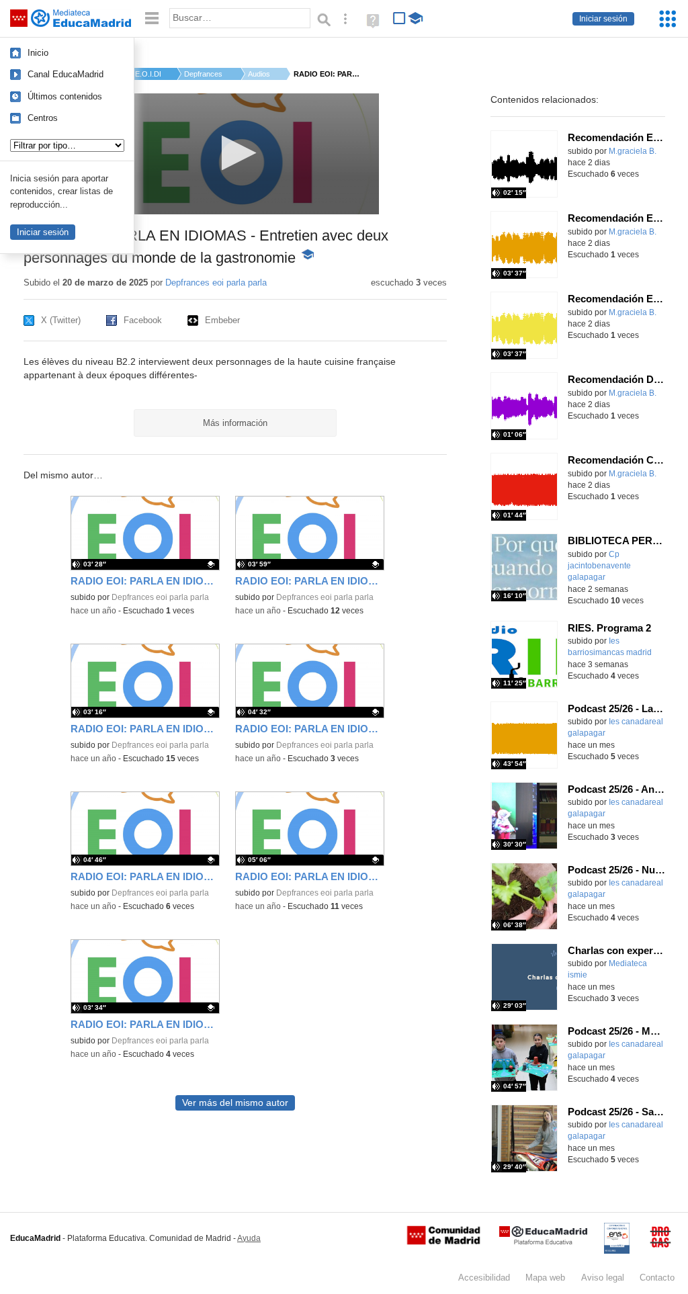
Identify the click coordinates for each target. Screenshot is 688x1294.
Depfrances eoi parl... (204, 74)
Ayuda (249, 1238)
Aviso (602, 1278)
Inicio (38, 53)
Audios (259, 74)
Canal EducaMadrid (65, 74)
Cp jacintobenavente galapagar (599, 566)
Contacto (657, 1278)
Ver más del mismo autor (235, 1103)
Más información (235, 423)
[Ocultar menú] (151, 18)
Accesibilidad (484, 1278)
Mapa (545, 1278)
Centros (43, 118)
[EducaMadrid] (543, 1242)
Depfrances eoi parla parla (216, 282)
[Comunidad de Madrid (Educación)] (443, 1241)
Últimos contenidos (65, 96)
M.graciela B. (632, 151)
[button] (235, 153)
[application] (235, 153)
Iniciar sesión (603, 19)
